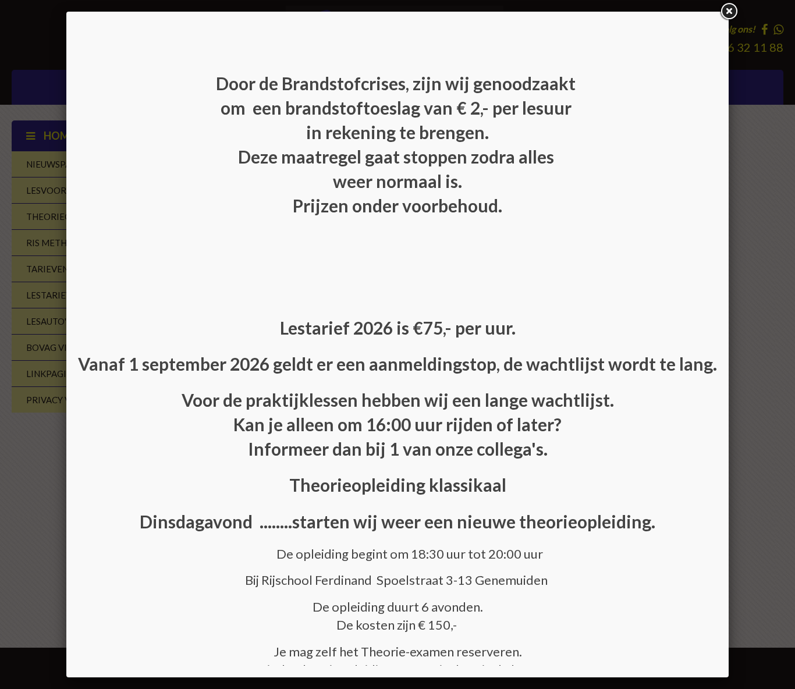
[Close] (728, 11)
